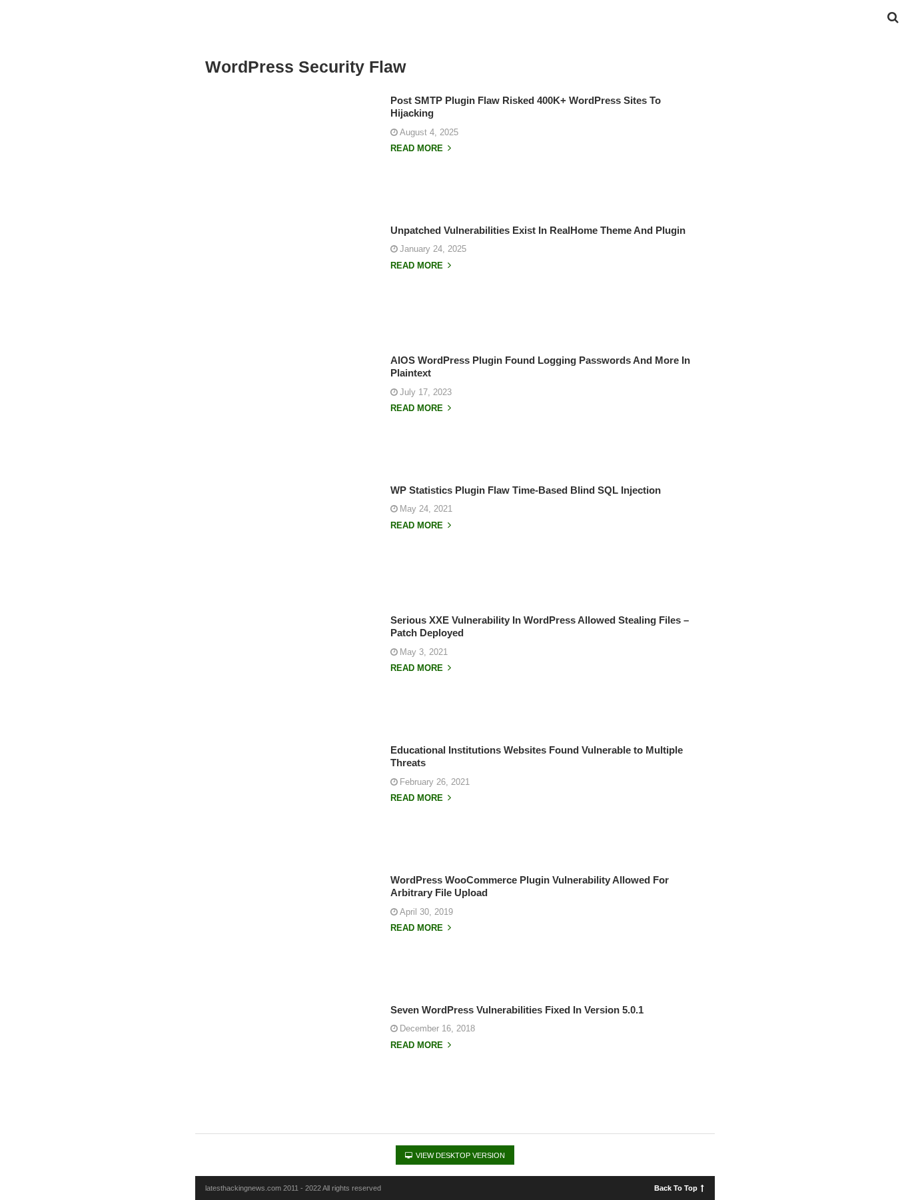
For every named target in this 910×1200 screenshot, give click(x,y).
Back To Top (675, 1187)
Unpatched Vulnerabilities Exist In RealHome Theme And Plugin (537, 230)
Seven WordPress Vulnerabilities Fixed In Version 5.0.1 (517, 1009)
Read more (418, 148)
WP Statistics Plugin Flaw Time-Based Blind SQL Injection (525, 490)
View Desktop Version (459, 1155)
